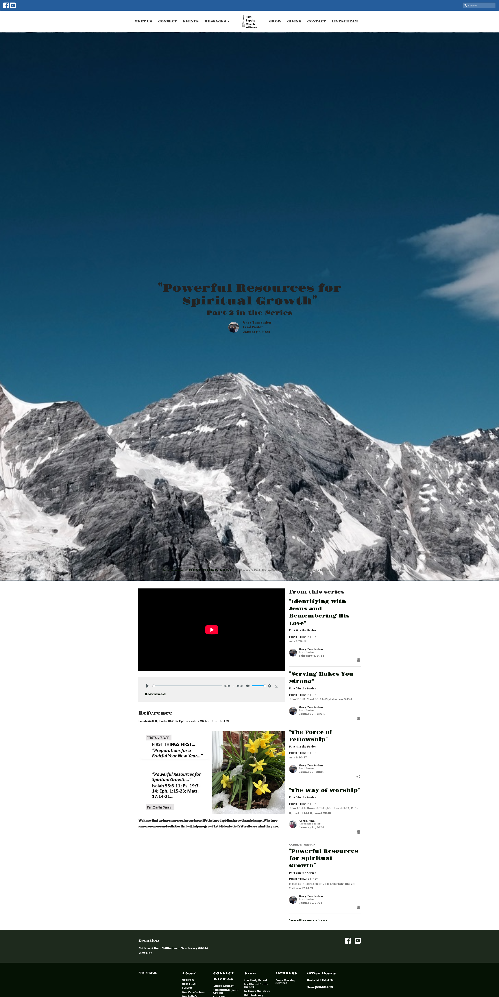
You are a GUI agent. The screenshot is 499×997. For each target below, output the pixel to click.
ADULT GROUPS (223, 986)
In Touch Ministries (257, 991)
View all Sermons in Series (308, 920)
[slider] (187, 686)
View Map (145, 953)
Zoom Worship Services (285, 981)
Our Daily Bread (255, 980)
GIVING (294, 21)
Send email (147, 973)
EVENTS (191, 21)
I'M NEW (187, 988)
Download (155, 694)
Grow (250, 973)
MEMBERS (286, 973)
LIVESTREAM (345, 21)
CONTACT (316, 21)
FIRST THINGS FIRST (210, 570)
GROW (275, 21)
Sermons (173, 570)
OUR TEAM (189, 984)
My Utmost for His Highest (256, 985)
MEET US (143, 21)
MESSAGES (215, 21)
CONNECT (167, 21)
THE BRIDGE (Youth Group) (226, 991)
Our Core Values (193, 992)
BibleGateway (254, 995)
